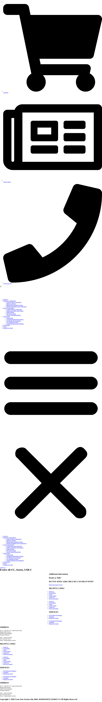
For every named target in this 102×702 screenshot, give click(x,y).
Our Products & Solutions (55, 615)
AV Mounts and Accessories (13, 321)
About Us (5, 299)
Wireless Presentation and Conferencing (16, 306)
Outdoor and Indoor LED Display (15, 311)
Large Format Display (8, 308)
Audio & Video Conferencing (13, 302)
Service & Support (53, 598)
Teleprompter (9, 318)
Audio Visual (6, 316)
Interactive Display (11, 303)
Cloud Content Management (13, 315)
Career (50, 594)
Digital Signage (10, 312)
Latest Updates (52, 596)
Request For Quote (8, 328)
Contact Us (52, 597)
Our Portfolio (6, 325)
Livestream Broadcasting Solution (14, 319)
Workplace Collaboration (9, 301)
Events (5, 326)
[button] (51, 432)
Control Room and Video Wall (14, 309)
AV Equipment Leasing (12, 322)
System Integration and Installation (15, 323)
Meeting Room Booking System (14, 305)
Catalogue (51, 616)
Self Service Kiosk (11, 313)
